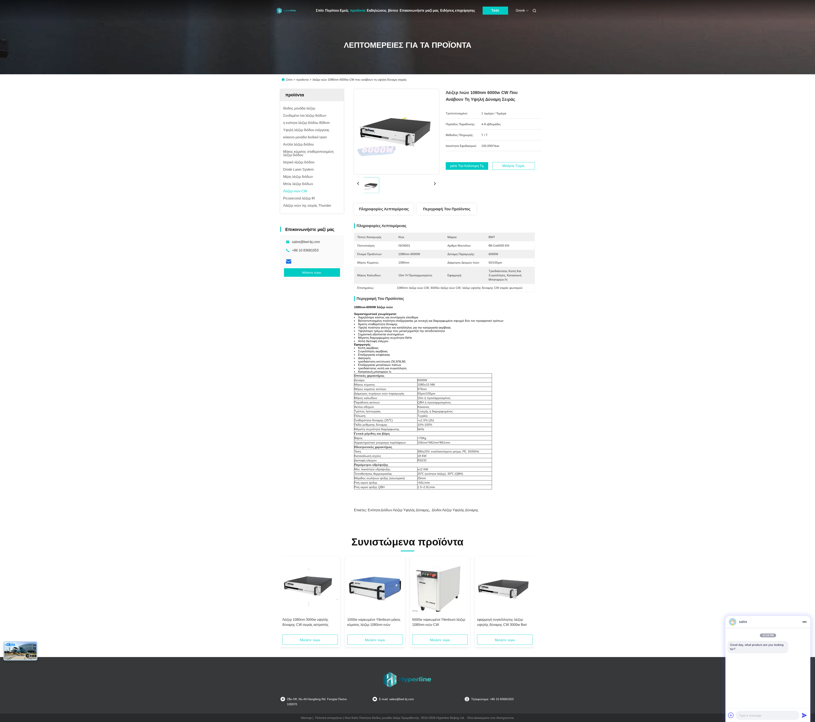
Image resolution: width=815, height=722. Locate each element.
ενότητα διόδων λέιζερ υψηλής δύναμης (398, 510)
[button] (287, 597)
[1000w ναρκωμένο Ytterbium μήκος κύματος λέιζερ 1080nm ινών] (375, 587)
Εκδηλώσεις (376, 10)
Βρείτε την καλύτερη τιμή (467, 166)
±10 (426, 384)
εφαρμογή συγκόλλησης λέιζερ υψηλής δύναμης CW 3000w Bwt (502, 622)
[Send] (804, 715)
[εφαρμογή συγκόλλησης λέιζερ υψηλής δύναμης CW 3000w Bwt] (505, 587)
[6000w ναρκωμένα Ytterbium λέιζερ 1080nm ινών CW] (440, 587)
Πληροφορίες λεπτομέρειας (384, 209)
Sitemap (306, 717)
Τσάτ (495, 10)
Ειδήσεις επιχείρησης (457, 10)
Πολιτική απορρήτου (328, 717)
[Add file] (731, 715)
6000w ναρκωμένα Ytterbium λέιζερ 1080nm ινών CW (438, 622)
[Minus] (804, 621)
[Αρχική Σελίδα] (286, 10)
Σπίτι (320, 10)
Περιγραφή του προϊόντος (446, 209)
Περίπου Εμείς (336, 10)
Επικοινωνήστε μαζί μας (419, 10)
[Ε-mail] (288, 261)
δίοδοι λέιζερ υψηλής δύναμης (455, 510)
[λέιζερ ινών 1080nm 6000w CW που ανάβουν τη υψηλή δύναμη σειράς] (396, 131)
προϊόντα (357, 10)
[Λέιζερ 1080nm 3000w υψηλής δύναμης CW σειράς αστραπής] (310, 587)
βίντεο (393, 10)
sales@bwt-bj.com (306, 242)
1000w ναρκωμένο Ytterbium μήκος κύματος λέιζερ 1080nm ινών (373, 622)
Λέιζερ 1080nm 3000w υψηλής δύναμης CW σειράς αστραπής (305, 622)
